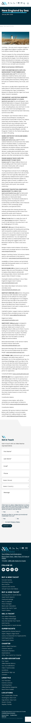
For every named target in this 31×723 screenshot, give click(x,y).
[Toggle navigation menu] (28, 3)
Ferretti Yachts (7, 580)
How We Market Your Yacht (11, 621)
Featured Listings (7, 599)
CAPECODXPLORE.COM (8, 74)
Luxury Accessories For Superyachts (14, 636)
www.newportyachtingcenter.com (19, 258)
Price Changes (7, 604)
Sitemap (4, 716)
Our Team (5, 661)
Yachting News (7, 685)
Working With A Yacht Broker (11, 595)
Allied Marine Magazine (9, 687)
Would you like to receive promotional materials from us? (14, 515)
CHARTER (6, 643)
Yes (4, 512)
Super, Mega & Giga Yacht (10, 634)
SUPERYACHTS (8, 628)
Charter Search (7, 649)
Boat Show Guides (8, 689)
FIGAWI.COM (5, 162)
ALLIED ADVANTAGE (11, 658)
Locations (5, 670)
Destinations (6, 653)
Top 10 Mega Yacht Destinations (11, 554)
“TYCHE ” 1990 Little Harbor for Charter (14, 561)
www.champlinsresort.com (10, 283)
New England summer (19, 62)
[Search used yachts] (24, 3)
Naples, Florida (7, 704)
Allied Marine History (8, 663)
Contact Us (7, 526)
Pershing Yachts (7, 582)
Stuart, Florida (6, 702)
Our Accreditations (8, 666)
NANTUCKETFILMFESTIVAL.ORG (10, 193)
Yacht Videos (6, 610)
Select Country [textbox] (8, 486)
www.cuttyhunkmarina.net (21, 374)
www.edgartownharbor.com (10, 320)
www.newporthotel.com (9, 251)
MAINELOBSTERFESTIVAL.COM (10, 140)
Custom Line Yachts (8, 587)
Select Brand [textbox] (7, 480)
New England (8, 220)
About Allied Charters (9, 646)
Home (1, 26)
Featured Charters (8, 651)
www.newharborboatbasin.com (11, 290)
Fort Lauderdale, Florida (10, 695)
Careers (4, 675)
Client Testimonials (8, 668)
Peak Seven (20, 718)
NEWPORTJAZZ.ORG (7, 101)
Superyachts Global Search (11, 631)
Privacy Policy (15, 522)
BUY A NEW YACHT (10, 577)
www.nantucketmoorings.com (15, 352)
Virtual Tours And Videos (10, 589)
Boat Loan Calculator (9, 606)
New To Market (7, 602)
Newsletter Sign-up (8, 672)
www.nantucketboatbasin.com (11, 345)
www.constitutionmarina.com (19, 404)
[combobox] (15, 480)
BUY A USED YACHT (10, 592)
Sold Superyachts (8, 638)
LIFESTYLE (6, 678)
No (18, 512)
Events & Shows (7, 683)
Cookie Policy (13, 715)
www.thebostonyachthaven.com (16, 416)
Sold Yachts (6, 623)
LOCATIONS (7, 693)
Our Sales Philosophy (9, 616)
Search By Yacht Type (9, 608)
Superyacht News (8, 640)
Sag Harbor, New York (9, 700)
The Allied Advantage (9, 619)
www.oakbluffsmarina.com (18, 315)
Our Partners (6, 681)
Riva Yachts (5, 584)
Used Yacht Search (8, 597)
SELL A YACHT (8, 614)
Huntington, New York (9, 698)
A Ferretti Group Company (8, 713)
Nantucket (15, 323)
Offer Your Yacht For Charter (11, 655)
